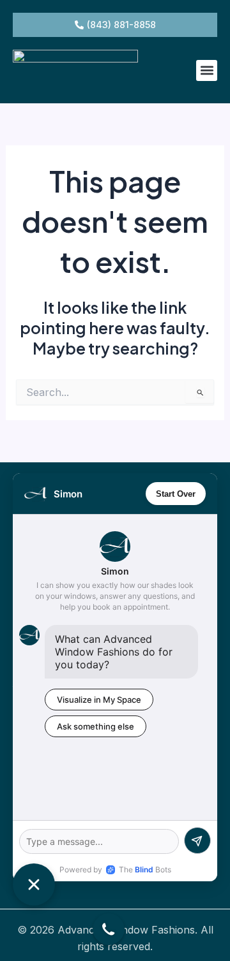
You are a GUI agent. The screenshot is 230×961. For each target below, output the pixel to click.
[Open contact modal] (109, 929)
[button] (206, 70)
